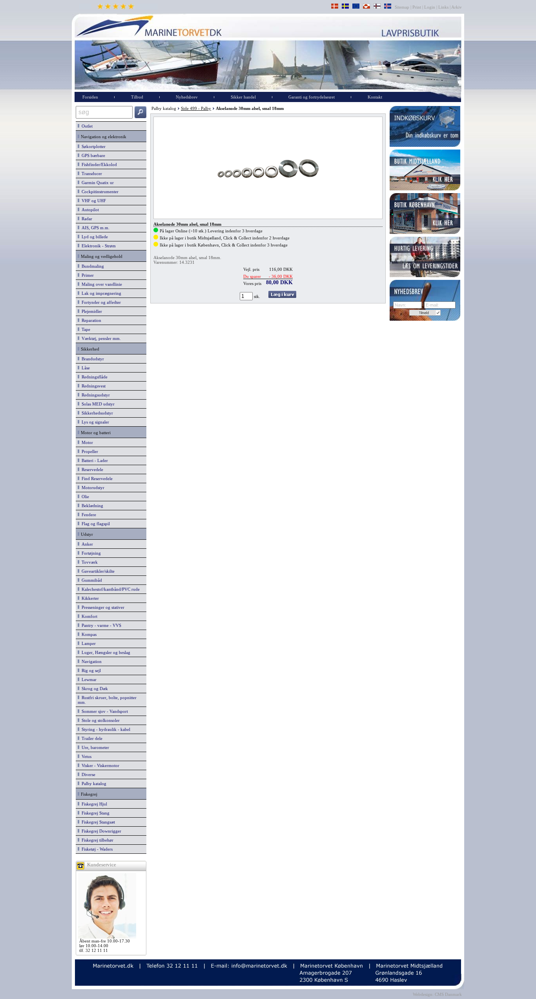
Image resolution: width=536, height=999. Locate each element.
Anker (86, 544)
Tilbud (137, 97)
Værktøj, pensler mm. (100, 338)
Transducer (90, 173)
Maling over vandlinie (100, 284)
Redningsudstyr (94, 395)
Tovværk (88, 562)
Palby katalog (92, 783)
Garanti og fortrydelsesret (311, 97)
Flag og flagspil (94, 523)
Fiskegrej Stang (94, 813)
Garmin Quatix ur (96, 182)
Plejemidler (90, 311)
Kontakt (375, 97)
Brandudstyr (91, 358)
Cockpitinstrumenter (99, 191)
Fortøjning (90, 553)
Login (429, 7)
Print (416, 7)
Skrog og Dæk (93, 688)
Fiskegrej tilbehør (96, 840)
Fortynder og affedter (100, 302)
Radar (85, 218)
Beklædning (91, 505)
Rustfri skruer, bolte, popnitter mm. (107, 700)
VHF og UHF (92, 200)
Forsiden (90, 97)
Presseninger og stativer (101, 607)
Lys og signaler (94, 422)
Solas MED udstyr (97, 404)
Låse (84, 367)
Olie (84, 496)
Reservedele (91, 469)
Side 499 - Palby (196, 108)
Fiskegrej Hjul (93, 804)
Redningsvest (92, 386)
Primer (86, 275)
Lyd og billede (93, 236)
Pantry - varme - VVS (100, 625)
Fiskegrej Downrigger (100, 831)
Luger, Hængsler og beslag (104, 652)
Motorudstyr (91, 487)
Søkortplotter (92, 146)
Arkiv (456, 7)
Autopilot (89, 209)
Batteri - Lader (93, 460)
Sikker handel (243, 97)
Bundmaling (91, 266)
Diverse (87, 774)
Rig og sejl (90, 670)
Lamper (87, 643)
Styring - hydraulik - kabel (104, 729)
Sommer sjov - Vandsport (103, 711)
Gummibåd (90, 580)
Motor (86, 442)
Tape (84, 329)
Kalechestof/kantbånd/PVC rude (109, 589)
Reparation (90, 320)
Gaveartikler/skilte (97, 571)
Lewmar (88, 679)
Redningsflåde (93, 376)
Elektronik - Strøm (97, 245)
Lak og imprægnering (100, 293)
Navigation (90, 661)
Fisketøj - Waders (96, 849)
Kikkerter (89, 598)
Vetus (85, 756)
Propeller (88, 451)
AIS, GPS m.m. (94, 227)
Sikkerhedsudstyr (96, 413)
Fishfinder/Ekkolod (98, 164)
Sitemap (402, 7)
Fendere (87, 514)
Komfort (88, 616)
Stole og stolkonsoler (99, 720)
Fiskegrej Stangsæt (97, 822)
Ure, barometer (94, 747)
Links (443, 7)
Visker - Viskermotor (99, 765)
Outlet (86, 126)
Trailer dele (90, 738)
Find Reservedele (96, 478)
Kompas (88, 634)
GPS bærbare (92, 155)
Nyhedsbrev (187, 97)
